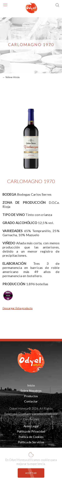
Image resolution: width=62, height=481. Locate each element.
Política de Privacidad (31, 431)
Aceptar (31, 473)
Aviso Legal (31, 426)
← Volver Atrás (11, 77)
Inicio (31, 385)
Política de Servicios (31, 442)
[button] (57, 5)
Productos (31, 396)
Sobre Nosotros (31, 390)
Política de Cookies (31, 436)
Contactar (31, 401)
